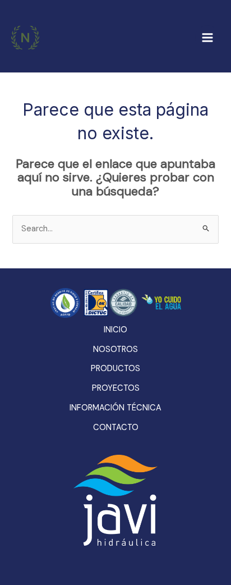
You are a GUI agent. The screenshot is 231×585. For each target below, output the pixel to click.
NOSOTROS (115, 349)
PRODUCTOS (115, 368)
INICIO (115, 330)
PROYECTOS (116, 388)
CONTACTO (115, 427)
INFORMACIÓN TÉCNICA (115, 408)
